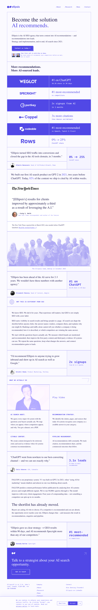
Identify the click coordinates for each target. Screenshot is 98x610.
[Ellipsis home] (13, 7)
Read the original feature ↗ (28, 227)
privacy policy (21, 606)
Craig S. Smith (25, 213)
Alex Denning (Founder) (75, 588)
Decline (62, 603)
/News (78, 7)
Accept (73, 603)
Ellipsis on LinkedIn (74, 590)
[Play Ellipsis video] (28, 397)
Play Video (58, 397)
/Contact (87, 7)
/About (58, 7)
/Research (68, 7)
